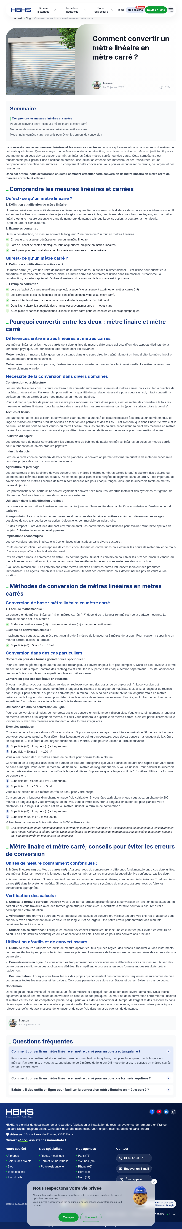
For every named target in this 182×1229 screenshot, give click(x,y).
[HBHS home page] (21, 10)
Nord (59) (84, 1177)
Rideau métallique (43, 10)
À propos (13, 1155)
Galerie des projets (19, 1161)
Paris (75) (84, 1155)
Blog (10, 1166)
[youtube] (159, 1112)
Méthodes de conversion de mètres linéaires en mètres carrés (48, 129)
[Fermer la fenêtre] (154, 1182)
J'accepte (68, 1217)
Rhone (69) (85, 1166)
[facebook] (152, 1112)
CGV (172, 1214)
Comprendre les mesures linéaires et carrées (42, 118)
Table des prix (16, 1171)
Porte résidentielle (101, 10)
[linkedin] (166, 1112)
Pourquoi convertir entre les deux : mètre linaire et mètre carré (48, 123)
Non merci (91, 1217)
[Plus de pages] (170, 9)
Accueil (18, 18)
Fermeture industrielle (72, 10)
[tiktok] (173, 1112)
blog (28, 18)
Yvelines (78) (86, 1161)
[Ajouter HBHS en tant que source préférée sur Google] (156, 1204)
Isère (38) (84, 1171)
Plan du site (14, 1177)
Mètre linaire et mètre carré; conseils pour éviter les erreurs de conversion (56, 134)
